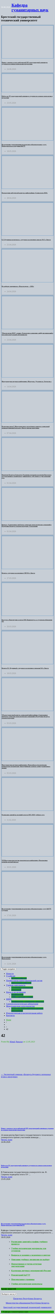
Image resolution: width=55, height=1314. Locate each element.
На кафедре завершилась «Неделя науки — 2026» (18, 286)
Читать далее (6, 1140)
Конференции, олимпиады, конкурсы (27, 1001)
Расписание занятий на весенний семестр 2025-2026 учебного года (23, 815)
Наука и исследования (16, 992)
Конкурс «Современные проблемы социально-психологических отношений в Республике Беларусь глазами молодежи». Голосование (26, 525)
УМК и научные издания (22, 997)
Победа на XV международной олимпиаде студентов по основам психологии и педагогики (27, 97)
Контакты (10, 1015)
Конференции (17, 994)
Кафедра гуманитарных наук (30, 7)
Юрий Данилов (16, 1042)
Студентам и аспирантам (22, 987)
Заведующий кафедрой (21, 983)
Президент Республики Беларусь (27, 1298)
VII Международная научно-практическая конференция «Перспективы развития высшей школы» (25, 861)
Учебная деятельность (15, 985)
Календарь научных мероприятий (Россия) (31, 1271)
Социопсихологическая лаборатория (22, 1004)
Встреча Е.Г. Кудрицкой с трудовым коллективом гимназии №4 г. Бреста (25, 668)
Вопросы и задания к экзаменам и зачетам (30, 1255)
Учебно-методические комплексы (26, 1284)
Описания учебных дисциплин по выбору (30, 1259)
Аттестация (16, 990)
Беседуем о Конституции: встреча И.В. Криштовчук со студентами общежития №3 (27, 620)
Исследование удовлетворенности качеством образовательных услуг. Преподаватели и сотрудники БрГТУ (24, 145)
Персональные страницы (23, 1279)
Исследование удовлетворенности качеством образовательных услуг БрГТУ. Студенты (26, 909)
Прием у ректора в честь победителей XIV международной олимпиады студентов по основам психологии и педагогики (25, 63)
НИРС (9, 999)
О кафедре (10, 976)
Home (8, 1020)
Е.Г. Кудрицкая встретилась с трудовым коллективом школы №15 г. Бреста (26, 239)
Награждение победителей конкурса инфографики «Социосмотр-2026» (25, 193)
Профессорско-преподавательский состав (24, 980)
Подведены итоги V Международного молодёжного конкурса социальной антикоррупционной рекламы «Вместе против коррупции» (26, 427)
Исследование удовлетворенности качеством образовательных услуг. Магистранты (24, 957)
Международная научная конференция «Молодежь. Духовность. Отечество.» (27, 381)
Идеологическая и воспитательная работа (24, 1013)
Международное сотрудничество (20, 1006)
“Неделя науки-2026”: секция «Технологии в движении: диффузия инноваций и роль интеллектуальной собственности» (27, 333)
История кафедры (19, 978)
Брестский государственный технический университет (27, 1307)
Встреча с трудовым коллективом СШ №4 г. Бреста (18, 573)
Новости (10, 973)
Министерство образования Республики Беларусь (27, 1303)
